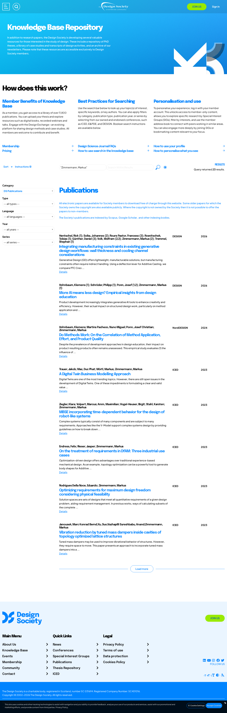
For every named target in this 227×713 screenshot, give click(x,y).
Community (11, 668)
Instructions (22, 166)
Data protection (115, 656)
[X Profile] (223, 660)
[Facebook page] (218, 660)
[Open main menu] (6, 6)
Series (6, 236)
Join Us (196, 6)
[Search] (16, 6)
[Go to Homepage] (113, 6)
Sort (5, 166)
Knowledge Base (15, 650)
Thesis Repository (66, 668)
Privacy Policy (113, 644)
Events (7, 656)
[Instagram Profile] (213, 660)
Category (8, 185)
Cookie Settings (197, 705)
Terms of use (113, 650)
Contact (8, 674)
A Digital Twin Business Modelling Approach (94, 374)
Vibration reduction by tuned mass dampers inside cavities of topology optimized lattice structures (110, 534)
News (57, 644)
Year (5, 224)
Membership (12, 662)
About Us (9, 644)
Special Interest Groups (71, 656)
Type (5, 198)
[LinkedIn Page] (204, 660)
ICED (56, 674)
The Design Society (40, 694)
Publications (62, 662)
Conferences (63, 650)
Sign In (216, 6)
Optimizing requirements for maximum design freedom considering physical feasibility (105, 492)
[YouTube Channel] (209, 660)
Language (8, 211)
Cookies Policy (114, 662)
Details (63, 271)
